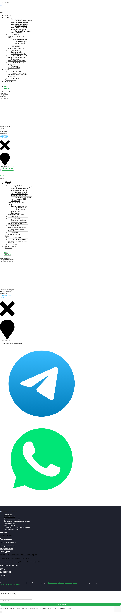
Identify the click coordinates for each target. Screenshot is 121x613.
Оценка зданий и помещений (18, 44)
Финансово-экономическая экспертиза (17, 60)
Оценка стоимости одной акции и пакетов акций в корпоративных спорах (21, 22)
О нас (7, 69)
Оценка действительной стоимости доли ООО (21, 32)
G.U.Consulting (5, 2)
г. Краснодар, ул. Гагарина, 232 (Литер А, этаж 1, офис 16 (20, 562)
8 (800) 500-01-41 (6, 535)
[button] (25, 12)
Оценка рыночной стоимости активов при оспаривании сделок (19, 27)
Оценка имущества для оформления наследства (17, 56)
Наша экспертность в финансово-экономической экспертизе (17, 74)
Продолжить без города (4, 136)
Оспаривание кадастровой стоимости (16, 47)
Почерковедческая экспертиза (16, 63)
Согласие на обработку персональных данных (62, 583)
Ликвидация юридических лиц (14, 67)
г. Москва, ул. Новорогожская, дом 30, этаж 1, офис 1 (18, 555)
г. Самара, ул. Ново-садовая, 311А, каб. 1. (14, 558)
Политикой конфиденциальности (10, 584)
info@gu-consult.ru (5, 91)
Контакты (8, 81)
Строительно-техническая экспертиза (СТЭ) (16, 36)
